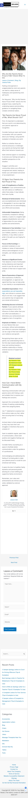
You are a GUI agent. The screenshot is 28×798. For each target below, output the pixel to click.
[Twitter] (15, 511)
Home (14, 765)
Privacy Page (14, 767)
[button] (2, 5)
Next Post (14, 562)
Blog (16, 80)
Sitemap (14, 778)
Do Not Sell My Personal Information (14, 783)
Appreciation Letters (8, 722)
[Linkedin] (13, 511)
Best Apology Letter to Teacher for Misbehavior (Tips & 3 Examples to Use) (13, 680)
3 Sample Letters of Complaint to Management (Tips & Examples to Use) (13, 701)
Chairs (4, 728)
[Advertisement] (14, 24)
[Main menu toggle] (25, 4)
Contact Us (14, 769)
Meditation (5, 740)
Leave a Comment (8, 80)
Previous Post (14, 557)
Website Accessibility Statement (14, 776)
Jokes (4, 734)
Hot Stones (5, 731)
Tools (4, 753)
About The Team (14, 780)
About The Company (14, 771)
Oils (3, 743)
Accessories (6, 719)
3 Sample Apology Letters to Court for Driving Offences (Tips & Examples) (13, 672)
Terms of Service (14, 774)
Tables (4, 750)
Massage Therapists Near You (11, 737)
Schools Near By (7, 747)
